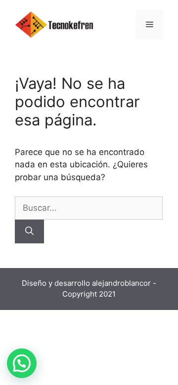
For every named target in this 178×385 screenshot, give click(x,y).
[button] (22, 363)
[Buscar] (29, 231)
